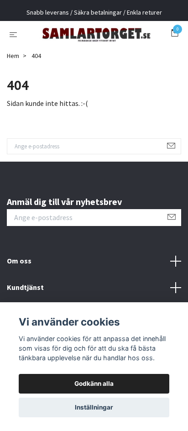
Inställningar (94, 407)
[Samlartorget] (92, 50)
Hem (13, 87)
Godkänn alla (94, 383)
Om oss (19, 292)
